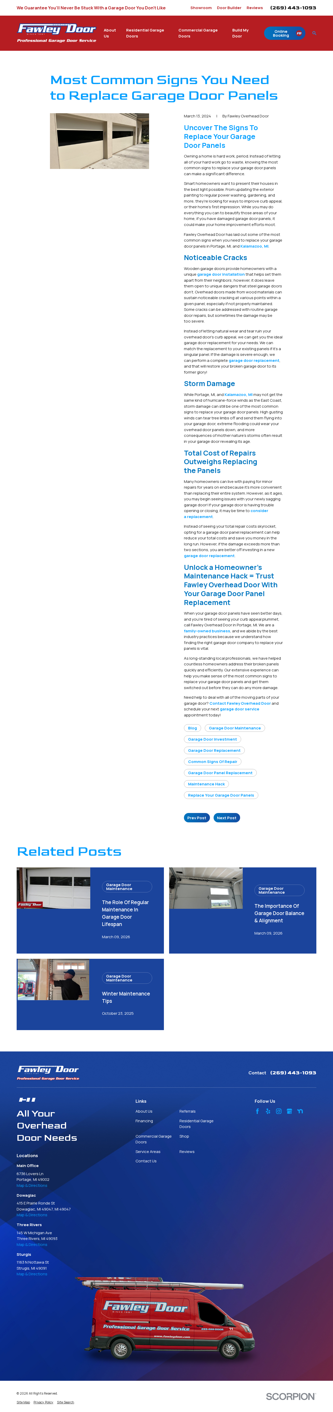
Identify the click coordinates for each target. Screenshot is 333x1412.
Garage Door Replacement (214, 750)
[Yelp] (268, 1111)
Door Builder (229, 7)
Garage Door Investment (212, 739)
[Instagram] (278, 1111)
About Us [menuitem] (110, 33)
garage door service (239, 709)
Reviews (255, 7)
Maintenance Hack (206, 784)
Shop (184, 1136)
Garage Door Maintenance (235, 728)
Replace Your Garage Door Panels (221, 795)
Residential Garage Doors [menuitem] (145, 33)
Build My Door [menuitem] (240, 33)
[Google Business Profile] (289, 1111)
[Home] (57, 33)
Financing (144, 1121)
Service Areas (148, 1151)
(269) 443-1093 (293, 8)
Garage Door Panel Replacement (220, 773)
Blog (192, 728)
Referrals (188, 1111)
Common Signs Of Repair (212, 761)
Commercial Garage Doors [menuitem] (198, 33)
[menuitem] (23, 1402)
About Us (144, 1111)
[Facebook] (257, 1111)
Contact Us (146, 1161)
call (187, 625)
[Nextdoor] (300, 1111)
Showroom (201, 7)
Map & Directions (32, 1185)
